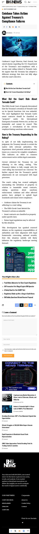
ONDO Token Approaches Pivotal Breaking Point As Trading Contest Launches (17, 444)
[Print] (16, 27)
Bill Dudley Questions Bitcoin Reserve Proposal (18, 297)
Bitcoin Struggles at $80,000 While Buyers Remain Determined (17, 426)
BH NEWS (9, 32)
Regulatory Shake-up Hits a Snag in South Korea (19, 293)
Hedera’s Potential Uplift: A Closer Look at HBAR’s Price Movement (24, 407)
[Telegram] (22, 522)
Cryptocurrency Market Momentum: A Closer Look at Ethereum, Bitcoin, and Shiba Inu (25, 397)
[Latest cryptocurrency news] (13, 2)
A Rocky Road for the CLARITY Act (14, 290)
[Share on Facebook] (6, 27)
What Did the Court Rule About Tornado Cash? (18, 88)
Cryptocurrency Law (10, 9)
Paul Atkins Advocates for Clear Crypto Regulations (20, 283)
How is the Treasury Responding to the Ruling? (18, 92)
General (5, 421)
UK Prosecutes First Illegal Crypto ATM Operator (19, 286)
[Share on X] (9, 27)
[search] (25, 2)
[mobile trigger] (3, 2)
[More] (19, 27)
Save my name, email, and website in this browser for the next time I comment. (20, 350)
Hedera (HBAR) (19, 411)
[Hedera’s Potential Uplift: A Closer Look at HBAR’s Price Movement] (7, 409)
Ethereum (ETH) (19, 402)
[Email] (13, 27)
